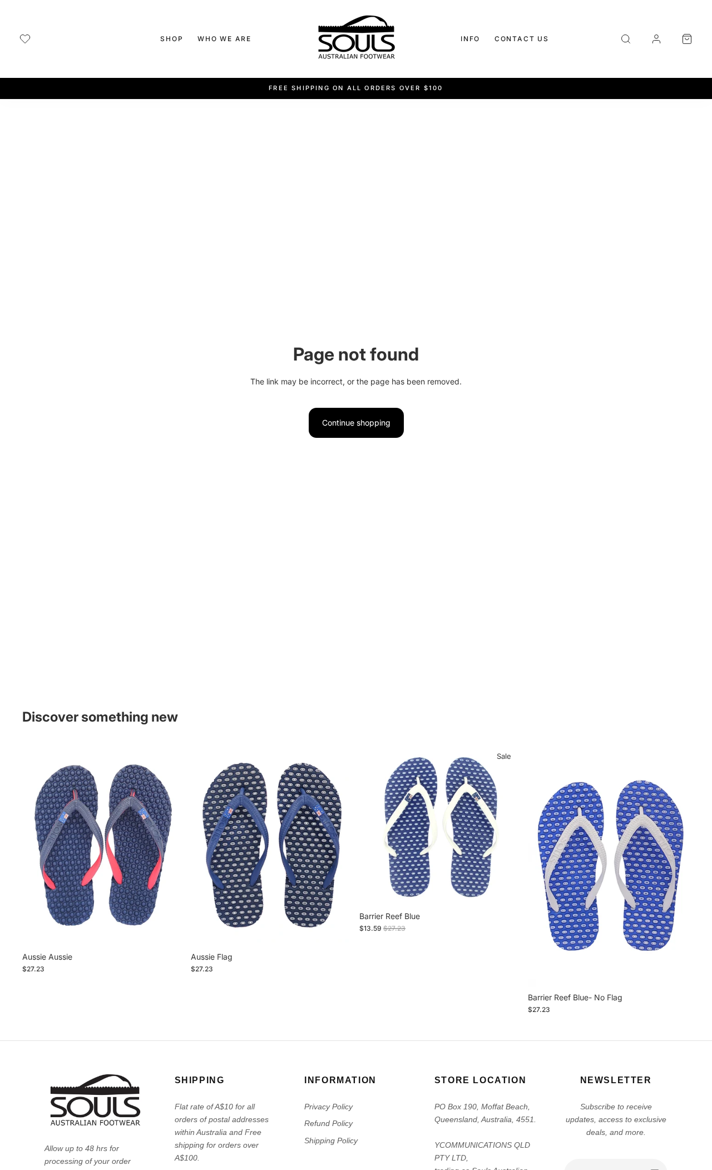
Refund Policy (328, 1123)
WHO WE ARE (224, 38)
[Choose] (167, 929)
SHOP (171, 38)
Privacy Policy (328, 1106)
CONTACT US (522, 38)
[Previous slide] (39, 845)
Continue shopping (356, 422)
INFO (470, 38)
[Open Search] (625, 39)
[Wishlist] (25, 39)
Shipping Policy (331, 1140)
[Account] (656, 39)
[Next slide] (167, 845)
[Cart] (687, 39)
